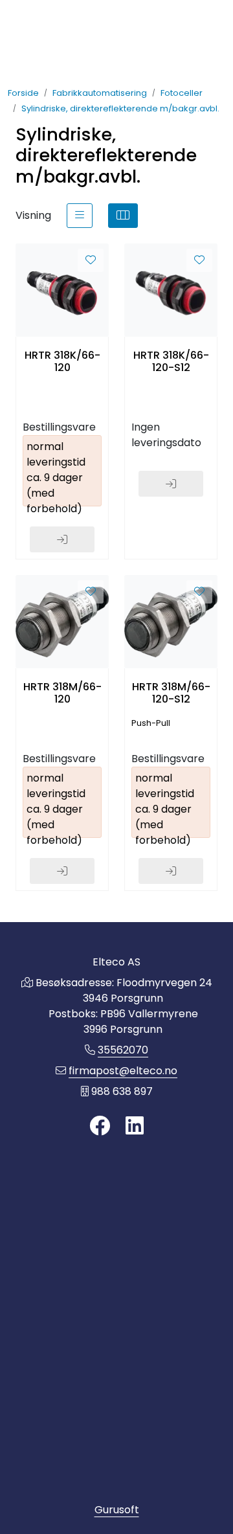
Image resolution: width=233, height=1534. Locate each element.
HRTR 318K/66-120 (62, 361)
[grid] (123, 215)
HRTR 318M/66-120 (62, 693)
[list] (80, 215)
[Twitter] (99, 1126)
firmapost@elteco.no (123, 1070)
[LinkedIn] (135, 1126)
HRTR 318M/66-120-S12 (171, 693)
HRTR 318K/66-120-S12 (171, 361)
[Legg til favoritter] (91, 260)
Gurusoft (116, 1509)
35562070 (123, 1050)
